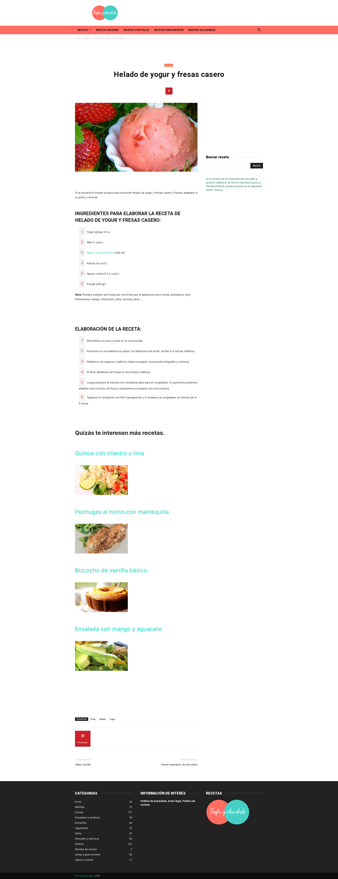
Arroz (78, 801)
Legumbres (81, 828)
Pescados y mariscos (87, 838)
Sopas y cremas (84, 859)
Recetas (82, 30)
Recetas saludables (201, 30)
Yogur (112, 719)
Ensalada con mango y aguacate (118, 628)
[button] (259, 30)
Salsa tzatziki (83, 764)
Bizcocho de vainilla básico (111, 570)
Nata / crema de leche (100, 252)
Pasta (78, 833)
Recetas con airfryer (168, 30)
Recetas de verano (86, 849)
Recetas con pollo (136, 30)
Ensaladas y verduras (87, 817)
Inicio (77, 37)
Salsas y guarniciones (87, 854)
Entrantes (80, 822)
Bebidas (79, 807)
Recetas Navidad (107, 30)
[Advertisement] (199, 13)
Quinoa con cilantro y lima (109, 453)
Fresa (92, 719)
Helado (102, 719)
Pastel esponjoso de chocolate (179, 764)
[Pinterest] (169, 91)
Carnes (79, 812)
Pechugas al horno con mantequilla (122, 511)
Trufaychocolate (85, 875)
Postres (87, 37)
